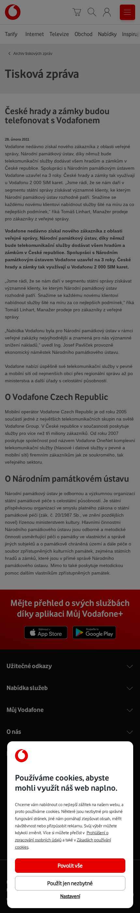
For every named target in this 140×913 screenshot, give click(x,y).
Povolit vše (70, 865)
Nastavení (70, 896)
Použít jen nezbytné (70, 883)
